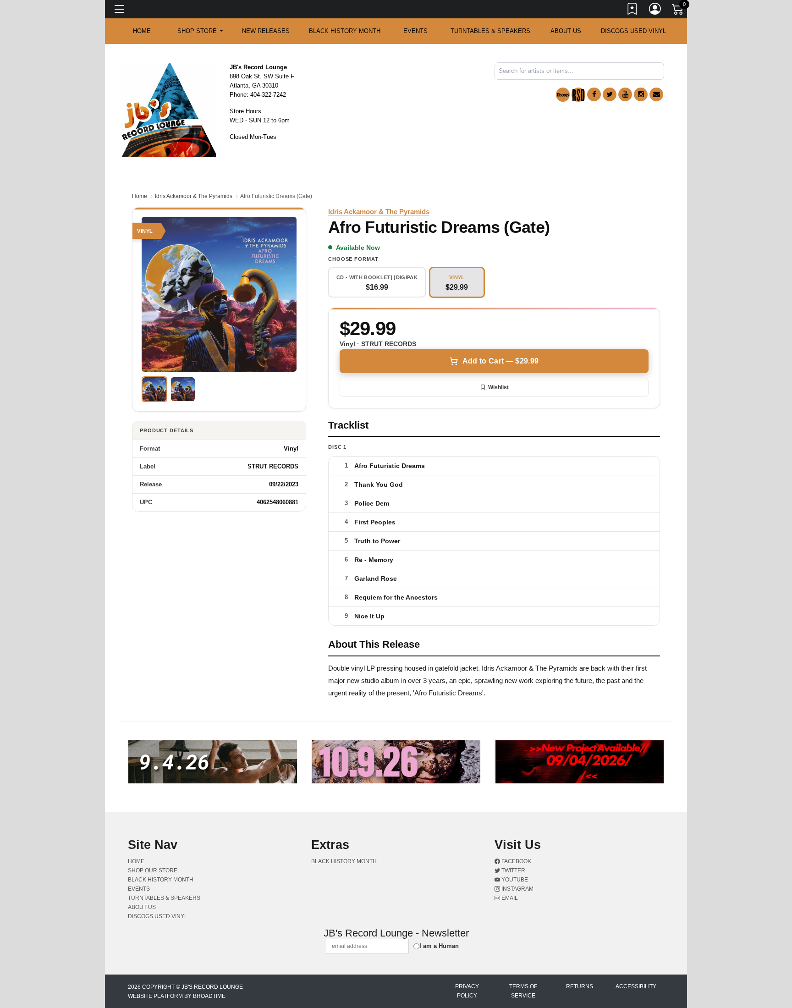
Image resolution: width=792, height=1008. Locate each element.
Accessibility (636, 986)
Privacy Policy (467, 991)
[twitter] (609, 94)
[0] (678, 11)
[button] (200, 31)
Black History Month (344, 31)
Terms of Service (523, 991)
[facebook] (594, 94)
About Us (565, 31)
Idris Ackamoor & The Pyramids (193, 196)
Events (415, 31)
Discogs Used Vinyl (633, 31)
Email (509, 898)
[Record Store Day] (578, 95)
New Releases (266, 31)
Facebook (515, 861)
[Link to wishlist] (632, 10)
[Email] (656, 94)
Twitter (512, 870)
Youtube (514, 879)
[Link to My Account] (655, 10)
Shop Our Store (152, 870)
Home (139, 196)
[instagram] (641, 94)
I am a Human (439, 945)
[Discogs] (563, 95)
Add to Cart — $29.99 (500, 361)
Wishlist (498, 387)
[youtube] (625, 94)
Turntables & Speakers (490, 31)
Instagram (517, 889)
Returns (579, 986)
